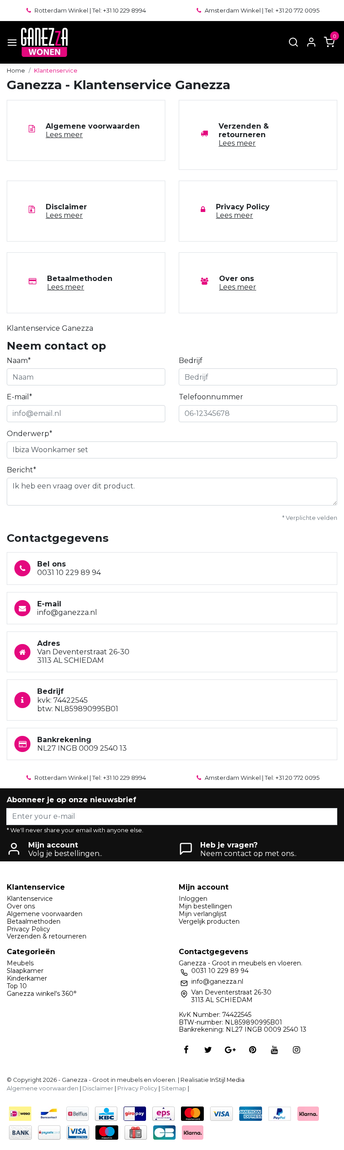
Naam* (19, 360)
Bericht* (21, 470)
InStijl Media (227, 1080)
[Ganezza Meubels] (44, 42)
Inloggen (193, 899)
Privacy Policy (28, 929)
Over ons (21, 906)
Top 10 (17, 986)
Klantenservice (55, 70)
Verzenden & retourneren (46, 936)
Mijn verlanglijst (203, 914)
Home (16, 70)
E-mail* (19, 397)
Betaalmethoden (33, 921)
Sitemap (173, 1088)
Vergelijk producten (209, 921)
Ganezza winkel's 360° (42, 994)
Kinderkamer (27, 978)
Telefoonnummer (211, 397)
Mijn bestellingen (205, 906)
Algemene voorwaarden (44, 914)
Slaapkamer (25, 971)
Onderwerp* (29, 433)
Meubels (20, 963)
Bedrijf (190, 360)
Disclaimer (97, 1088)
